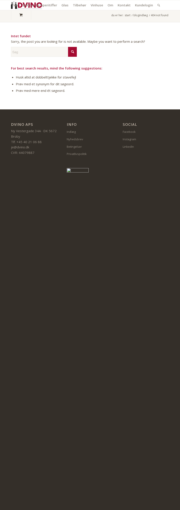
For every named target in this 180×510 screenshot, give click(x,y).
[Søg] (158, 5)
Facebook (129, 132)
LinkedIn (128, 147)
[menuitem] (15, 5)
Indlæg (71, 132)
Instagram (129, 139)
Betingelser (74, 147)
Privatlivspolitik (77, 154)
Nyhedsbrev (75, 139)
